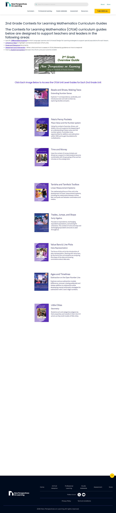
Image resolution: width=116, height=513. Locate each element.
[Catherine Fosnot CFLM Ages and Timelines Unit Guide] (58, 282)
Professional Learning (45, 11)
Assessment (74, 11)
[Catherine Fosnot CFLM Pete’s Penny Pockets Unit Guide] (58, 128)
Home (42, 487)
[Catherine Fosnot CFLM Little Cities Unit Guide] (58, 312)
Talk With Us (102, 11)
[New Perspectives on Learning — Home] (16, 4)
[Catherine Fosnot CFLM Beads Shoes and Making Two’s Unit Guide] (58, 98)
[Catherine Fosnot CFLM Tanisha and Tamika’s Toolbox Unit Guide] (58, 192)
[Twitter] (79, 494)
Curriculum (30, 11)
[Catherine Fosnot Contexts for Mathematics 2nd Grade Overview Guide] (58, 65)
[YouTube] (83, 494)
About (103, 4)
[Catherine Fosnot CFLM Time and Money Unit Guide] (58, 158)
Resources (84, 11)
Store (108, 4)
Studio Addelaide (61, 11)
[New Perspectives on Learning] (19, 493)
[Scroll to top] (112, 475)
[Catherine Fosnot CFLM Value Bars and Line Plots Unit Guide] (58, 252)
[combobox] (61, 4)
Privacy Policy (66, 501)
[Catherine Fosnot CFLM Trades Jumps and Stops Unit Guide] (58, 222)
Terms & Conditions (84, 501)
